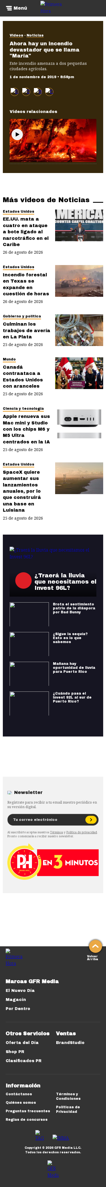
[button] (26, 92)
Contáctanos (19, 1094)
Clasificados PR (24, 1061)
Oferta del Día (22, 1043)
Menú (20, 8)
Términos (56, 832)
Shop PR (15, 1052)
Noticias (35, 35)
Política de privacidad (81, 832)
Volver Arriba (92, 957)
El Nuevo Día (20, 991)
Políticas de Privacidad (68, 1109)
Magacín (16, 1000)
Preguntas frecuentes (28, 1111)
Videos (16, 35)
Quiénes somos (21, 1103)
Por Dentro (18, 1009)
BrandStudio (70, 1043)
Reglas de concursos (26, 1120)
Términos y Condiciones (68, 1096)
